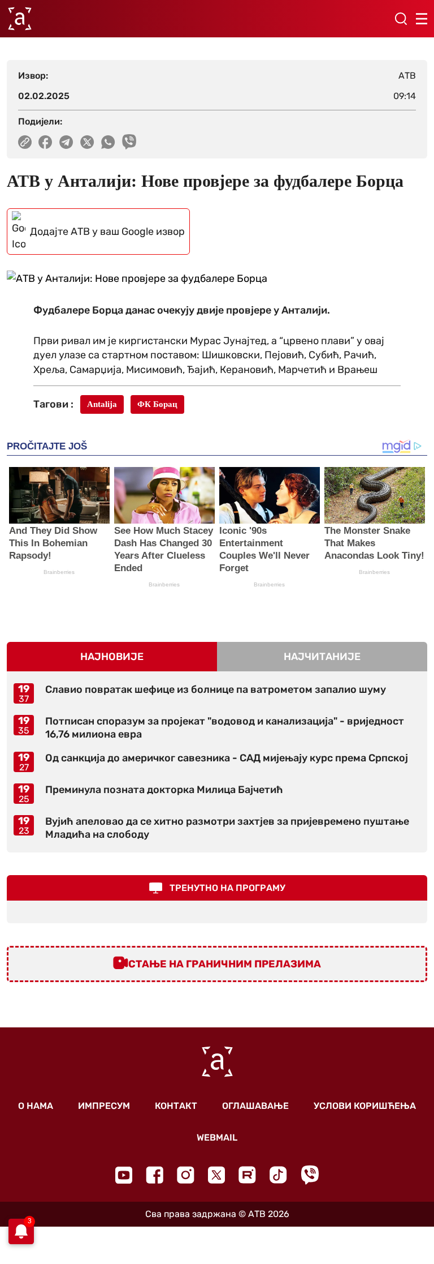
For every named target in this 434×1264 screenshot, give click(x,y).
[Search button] (400, 19)
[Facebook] (154, 1175)
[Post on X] (87, 142)
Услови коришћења (365, 1105)
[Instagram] (185, 1175)
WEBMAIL (217, 1137)
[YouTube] (123, 1175)
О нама (35, 1105)
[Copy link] (25, 142)
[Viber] (310, 1175)
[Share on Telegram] (66, 142)
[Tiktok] (278, 1175)
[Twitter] (216, 1175)
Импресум (104, 1105)
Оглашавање (255, 1105)
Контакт (176, 1105)
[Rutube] (247, 1175)
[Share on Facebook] (45, 142)
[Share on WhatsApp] (108, 142)
